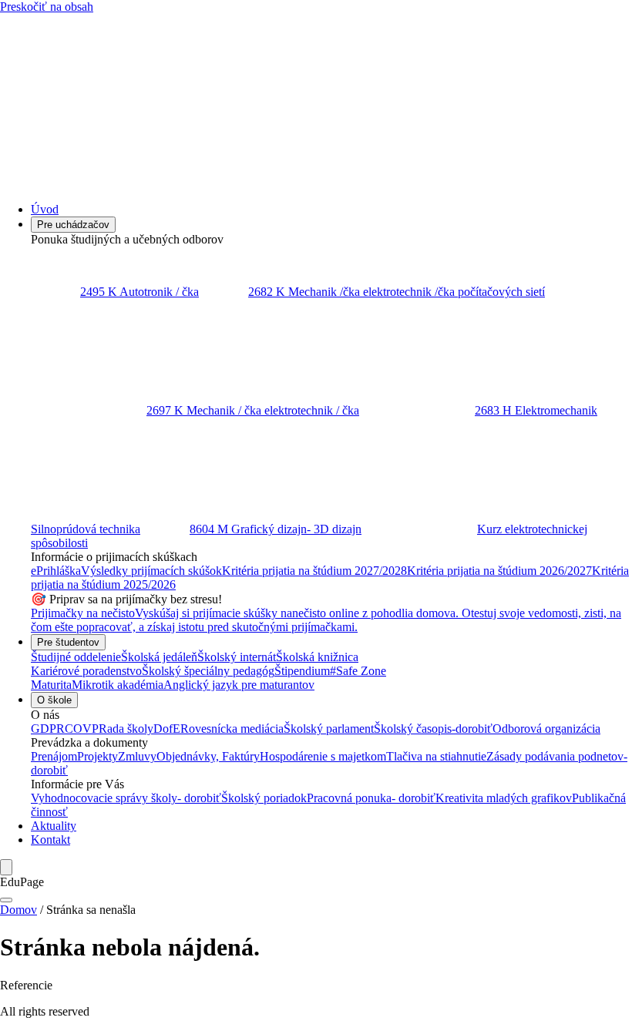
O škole (54, 700)
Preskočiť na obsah (46, 6)
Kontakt (50, 839)
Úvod (45, 209)
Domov (18, 909)
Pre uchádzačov (73, 224)
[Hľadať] (6, 867)
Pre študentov (68, 642)
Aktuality (53, 825)
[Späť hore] (6, 900)
